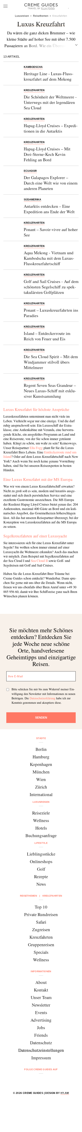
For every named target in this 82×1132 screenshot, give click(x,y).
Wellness (41, 820)
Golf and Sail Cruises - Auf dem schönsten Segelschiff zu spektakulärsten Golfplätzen (51, 287)
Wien (41, 779)
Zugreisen (41, 929)
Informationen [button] (41, 971)
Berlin (41, 749)
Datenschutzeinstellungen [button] (41, 1050)
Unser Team (41, 997)
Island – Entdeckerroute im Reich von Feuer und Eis (47, 336)
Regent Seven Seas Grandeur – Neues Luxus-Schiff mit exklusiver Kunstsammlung (50, 390)
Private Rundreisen (41, 914)
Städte (41, 738)
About (41, 982)
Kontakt (41, 990)
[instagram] (36, 1080)
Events (41, 1012)
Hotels (41, 828)
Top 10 (41, 907)
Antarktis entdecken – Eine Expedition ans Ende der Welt (49, 208)
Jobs (41, 1027)
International (41, 794)
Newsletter (41, 1005)
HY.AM (65, 1093)
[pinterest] (46, 1080)
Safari (41, 922)
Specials (41, 952)
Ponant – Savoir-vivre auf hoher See (51, 232)
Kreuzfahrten (41, 937)
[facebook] (25, 1080)
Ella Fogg (36, 447)
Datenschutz (41, 1043)
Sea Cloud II (39, 560)
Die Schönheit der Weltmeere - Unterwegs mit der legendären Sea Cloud (50, 102)
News (41, 884)
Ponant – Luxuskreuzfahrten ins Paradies (51, 312)
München (41, 772)
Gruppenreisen (41, 944)
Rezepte (41, 876)
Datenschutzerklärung (42, 698)
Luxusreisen (41, 802)
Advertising (41, 1020)
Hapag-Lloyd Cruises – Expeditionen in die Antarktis (51, 128)
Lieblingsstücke (41, 854)
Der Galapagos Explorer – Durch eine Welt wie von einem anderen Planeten (51, 183)
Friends (41, 1035)
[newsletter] (57, 1080)
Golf (41, 869)
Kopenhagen (41, 764)
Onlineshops (41, 861)
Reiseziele (41, 813)
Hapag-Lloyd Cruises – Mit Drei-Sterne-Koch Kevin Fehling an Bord (47, 154)
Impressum (41, 1058)
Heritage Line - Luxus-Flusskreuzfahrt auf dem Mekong (48, 76)
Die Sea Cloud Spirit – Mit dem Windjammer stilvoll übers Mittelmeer (51, 362)
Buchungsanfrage (41, 835)
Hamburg (41, 757)
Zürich (41, 787)
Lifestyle (41, 843)
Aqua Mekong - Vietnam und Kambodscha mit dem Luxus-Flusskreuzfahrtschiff (49, 258)
